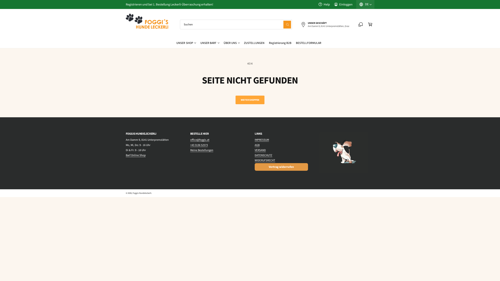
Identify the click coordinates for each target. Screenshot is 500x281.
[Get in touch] (360, 24)
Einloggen (346, 4)
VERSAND (260, 150)
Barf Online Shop (136, 155)
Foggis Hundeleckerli (142, 193)
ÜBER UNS (230, 43)
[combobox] (236, 24)
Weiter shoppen (250, 100)
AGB (257, 145)
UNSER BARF (208, 43)
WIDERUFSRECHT (265, 160)
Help (327, 4)
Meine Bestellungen (201, 150)
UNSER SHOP (184, 43)
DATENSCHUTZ (263, 155)
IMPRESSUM (262, 140)
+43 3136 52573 (199, 145)
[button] (370, 24)
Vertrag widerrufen (281, 167)
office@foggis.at (199, 140)
